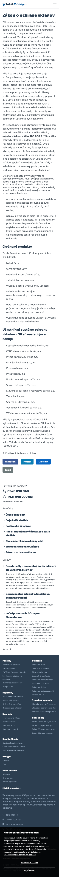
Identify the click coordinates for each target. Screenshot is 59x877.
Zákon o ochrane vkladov (21, 552)
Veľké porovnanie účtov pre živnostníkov (22, 615)
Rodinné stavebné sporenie (44, 711)
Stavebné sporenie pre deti (44, 708)
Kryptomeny (8, 778)
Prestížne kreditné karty (13, 750)
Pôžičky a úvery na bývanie (14, 672)
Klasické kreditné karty (13, 743)
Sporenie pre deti (10, 729)
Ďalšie (5, 649)
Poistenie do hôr (39, 687)
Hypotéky (8, 692)
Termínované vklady (11, 718)
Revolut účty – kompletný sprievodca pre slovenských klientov (31, 567)
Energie (7, 756)
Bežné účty (38, 717)
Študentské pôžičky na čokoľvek (12, 677)
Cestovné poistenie (40, 668)
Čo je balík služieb (17, 520)
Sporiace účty (8, 725)
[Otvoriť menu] (54, 4)
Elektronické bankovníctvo (20, 453)
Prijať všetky (29, 870)
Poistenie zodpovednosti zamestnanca (43, 692)
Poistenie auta (38, 664)
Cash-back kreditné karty (14, 746)
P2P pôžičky (8, 686)
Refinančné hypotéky (12, 704)
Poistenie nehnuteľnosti (42, 679)
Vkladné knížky (9, 721)
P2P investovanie (10, 782)
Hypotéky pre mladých (12, 708)
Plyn (4, 764)
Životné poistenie (39, 672)
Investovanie (10, 770)
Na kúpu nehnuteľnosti (13, 696)
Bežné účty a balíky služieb (44, 721)
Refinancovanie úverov (12, 683)
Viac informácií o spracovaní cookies (20, 855)
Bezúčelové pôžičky (11, 664)
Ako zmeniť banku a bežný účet (24, 540)
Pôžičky (7, 660)
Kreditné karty (10, 739)
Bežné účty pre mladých (42, 725)
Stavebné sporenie (42, 700)
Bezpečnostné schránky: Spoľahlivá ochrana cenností (28, 595)
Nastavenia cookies (29, 862)
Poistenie (37, 660)
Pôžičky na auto (9, 668)
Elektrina (7, 760)
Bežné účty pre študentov (43, 729)
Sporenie (7, 714)
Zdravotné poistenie (41, 676)
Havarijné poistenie (40, 683)
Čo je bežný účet (15, 514)
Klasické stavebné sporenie (44, 704)
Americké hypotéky (11, 700)
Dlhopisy (6, 774)
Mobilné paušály (12, 787)
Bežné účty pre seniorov (42, 733)
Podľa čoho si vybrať (18, 525)
